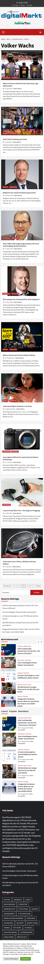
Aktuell (5, 133)
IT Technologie (24, 914)
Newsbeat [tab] (23, 711)
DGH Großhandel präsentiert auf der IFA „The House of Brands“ (20, 606)
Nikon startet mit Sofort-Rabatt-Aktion (19, 355)
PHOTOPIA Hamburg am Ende (15, 139)
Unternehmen (26, 932)
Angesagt (18, 900)
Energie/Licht (9, 909)
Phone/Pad (20, 660)
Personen (31, 918)
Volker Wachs (17, 88)
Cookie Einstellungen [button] (11, 959)
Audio (28, 900)
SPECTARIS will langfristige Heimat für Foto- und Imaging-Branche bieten (21, 245)
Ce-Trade (15, 5)
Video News (9, 937)
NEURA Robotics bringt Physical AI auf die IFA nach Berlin (20, 623)
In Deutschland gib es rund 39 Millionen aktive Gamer (20, 617)
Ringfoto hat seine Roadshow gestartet (19, 192)
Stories (7, 928)
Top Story (15, 78)
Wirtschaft (15, 238)
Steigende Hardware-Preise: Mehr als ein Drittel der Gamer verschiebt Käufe (20, 630)
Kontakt (29, 5)
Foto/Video (6, 78)
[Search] (40, 32)
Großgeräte (9, 914)
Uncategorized (10, 932)
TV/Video (28, 928)
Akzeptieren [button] (25, 959)
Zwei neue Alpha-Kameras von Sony (17, 406)
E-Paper (22, 5)
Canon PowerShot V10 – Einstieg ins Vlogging (21, 510)
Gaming (19, 673)
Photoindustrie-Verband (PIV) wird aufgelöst (21, 299)
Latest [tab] (4, 711)
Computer (22, 904)
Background (9, 904)
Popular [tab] (13, 711)
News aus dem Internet (13, 918)
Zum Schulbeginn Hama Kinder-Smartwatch (19, 612)
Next (38, 586)
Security (20, 923)
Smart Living (23, 556)
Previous (7, 586)
